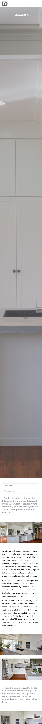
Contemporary (9, 491)
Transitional (8, 485)
